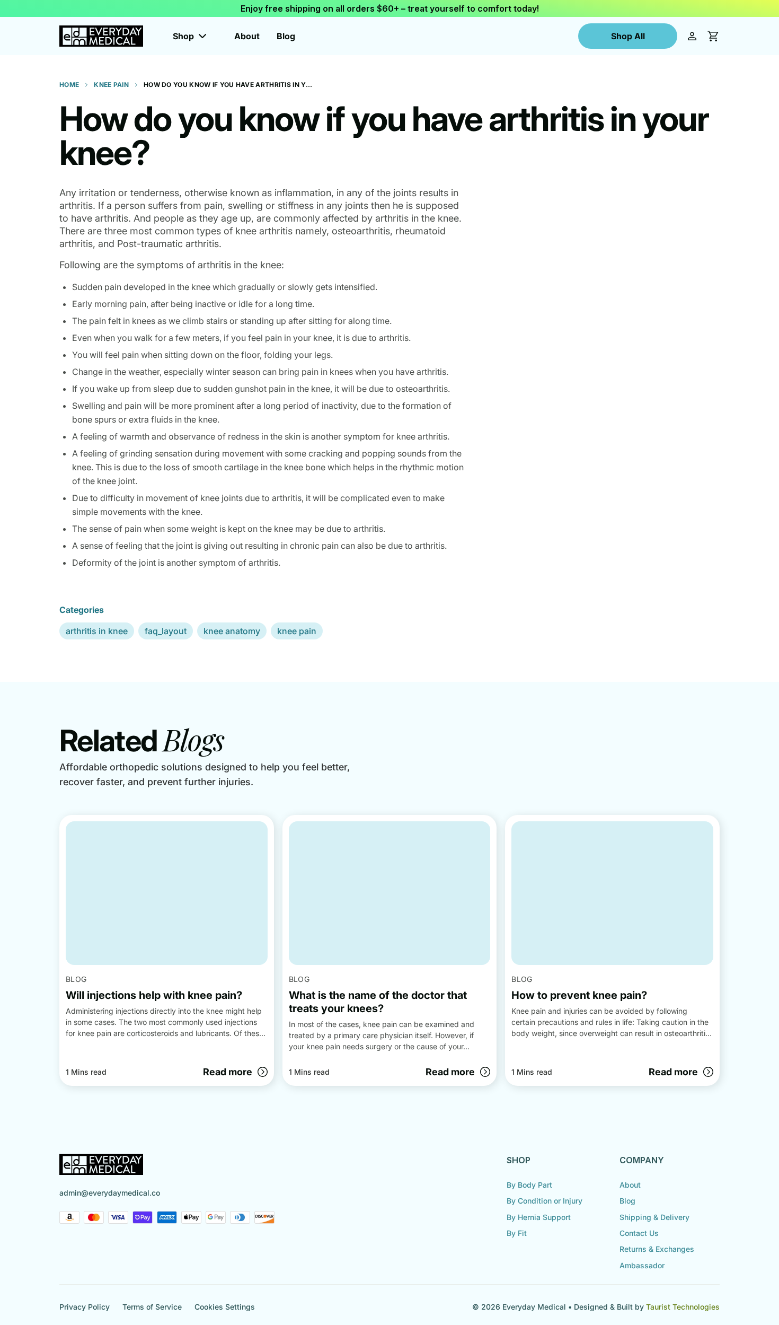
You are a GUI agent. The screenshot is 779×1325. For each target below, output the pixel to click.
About (247, 36)
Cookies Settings (224, 1306)
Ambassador (642, 1265)
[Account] (692, 36)
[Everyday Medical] (101, 36)
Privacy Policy (84, 1306)
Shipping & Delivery (654, 1217)
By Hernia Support (539, 1217)
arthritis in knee (97, 631)
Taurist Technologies (683, 1306)
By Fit (517, 1233)
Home (69, 85)
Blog (286, 36)
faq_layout (166, 631)
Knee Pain (111, 85)
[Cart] (713, 36)
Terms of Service (152, 1306)
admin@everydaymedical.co (109, 1192)
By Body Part (529, 1184)
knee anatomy (231, 631)
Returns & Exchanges (656, 1248)
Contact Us (639, 1233)
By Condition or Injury (544, 1200)
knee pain (296, 631)
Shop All (628, 36)
